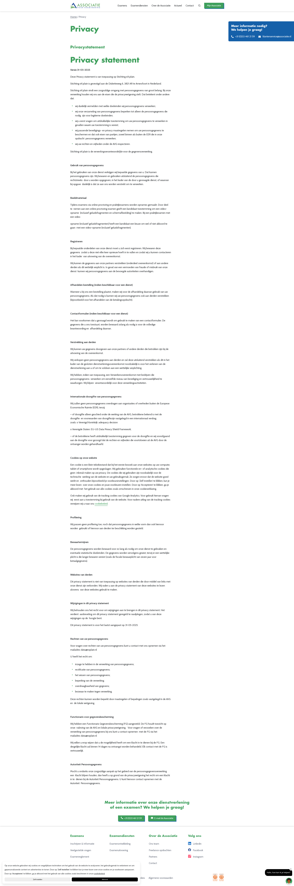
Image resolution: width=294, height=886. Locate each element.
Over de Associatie (161, 5)
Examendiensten (139, 5)
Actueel (178, 5)
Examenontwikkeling (120, 843)
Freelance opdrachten (160, 850)
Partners (153, 856)
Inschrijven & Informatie (82, 843)
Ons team (154, 843)
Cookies (141, 877)
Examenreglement (79, 856)
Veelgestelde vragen (80, 850)
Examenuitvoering (119, 850)
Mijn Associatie (214, 5)
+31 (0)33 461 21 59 (133, 818)
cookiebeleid (101, 503)
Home (73, 16)
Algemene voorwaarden (161, 877)
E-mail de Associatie (163, 818)
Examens (122, 5)
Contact (190, 5)
